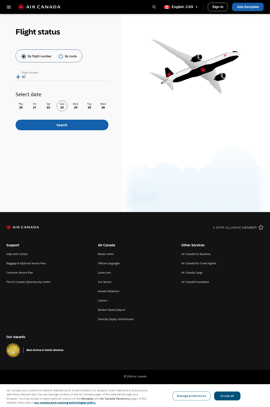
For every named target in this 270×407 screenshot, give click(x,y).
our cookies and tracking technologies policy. (65, 402)
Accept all (227, 396)
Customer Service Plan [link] (19, 272)
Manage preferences (191, 396)
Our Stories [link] (104, 282)
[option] (21, 106)
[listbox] (62, 106)
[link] (218, 7)
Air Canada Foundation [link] (195, 282)
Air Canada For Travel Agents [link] (198, 263)
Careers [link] (102, 300)
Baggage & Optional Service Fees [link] (26, 263)
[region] (135, 395)
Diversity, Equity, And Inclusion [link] (116, 319)
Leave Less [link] (104, 272)
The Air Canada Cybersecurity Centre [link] (28, 282)
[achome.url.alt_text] (22, 227)
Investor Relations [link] (108, 291)
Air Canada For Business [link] (196, 254)
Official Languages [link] (109, 263)
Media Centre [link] (106, 254)
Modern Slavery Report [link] (111, 310)
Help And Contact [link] (16, 254)
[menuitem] (218, 7)
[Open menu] (7, 7)
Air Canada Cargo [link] (192, 272)
